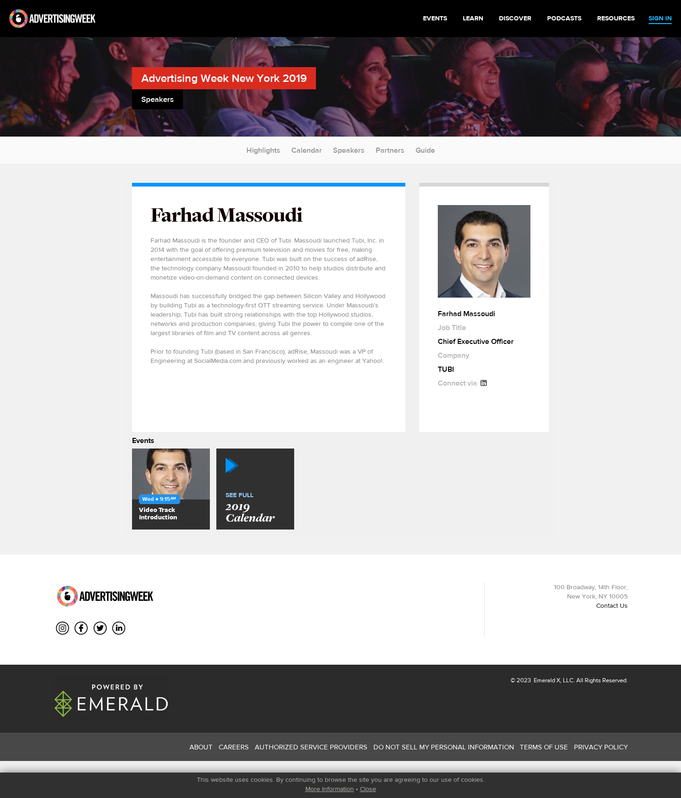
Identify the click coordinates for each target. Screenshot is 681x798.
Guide (425, 150)
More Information (329, 788)
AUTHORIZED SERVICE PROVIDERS (311, 747)
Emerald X (546, 680)
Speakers (349, 150)
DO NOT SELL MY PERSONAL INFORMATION (443, 747)
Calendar (306, 150)
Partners (390, 150)
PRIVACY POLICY (601, 747)
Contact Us (612, 605)
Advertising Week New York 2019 (224, 78)
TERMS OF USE (544, 747)
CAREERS (234, 747)
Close (368, 788)
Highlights (263, 150)
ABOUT (201, 747)
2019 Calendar (250, 508)
